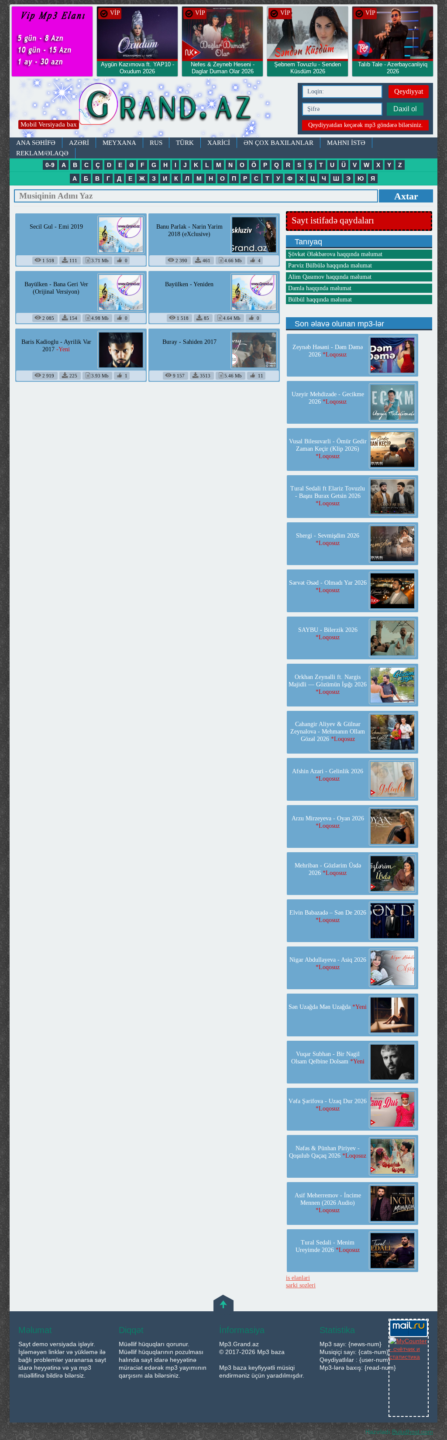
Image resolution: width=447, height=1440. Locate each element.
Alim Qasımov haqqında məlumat (329, 277)
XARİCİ (218, 142)
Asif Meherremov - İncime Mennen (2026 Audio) (328, 1203)
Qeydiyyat (408, 91)
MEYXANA (119, 142)
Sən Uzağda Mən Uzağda (328, 1007)
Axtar (406, 196)
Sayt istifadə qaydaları (333, 220)
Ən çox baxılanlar (278, 142)
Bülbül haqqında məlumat (320, 299)
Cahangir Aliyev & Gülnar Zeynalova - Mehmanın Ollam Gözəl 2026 (327, 731)
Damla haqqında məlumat (319, 288)
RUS (156, 142)
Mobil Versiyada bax (49, 124)
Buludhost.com (412, 1431)
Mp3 (151, 108)
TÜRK (185, 142)
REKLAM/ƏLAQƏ (42, 153)
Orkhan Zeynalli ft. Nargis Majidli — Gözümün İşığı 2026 (328, 684)
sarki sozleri (301, 1285)
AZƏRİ (79, 142)
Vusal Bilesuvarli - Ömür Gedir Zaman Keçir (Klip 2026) (328, 448)
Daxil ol (405, 109)
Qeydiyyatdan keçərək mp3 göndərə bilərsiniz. (365, 125)
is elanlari (298, 1278)
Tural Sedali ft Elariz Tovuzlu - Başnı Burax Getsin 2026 (327, 496)
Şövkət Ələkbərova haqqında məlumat (335, 254)
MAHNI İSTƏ (346, 142)
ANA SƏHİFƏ (35, 142)
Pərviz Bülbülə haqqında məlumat (330, 265)
